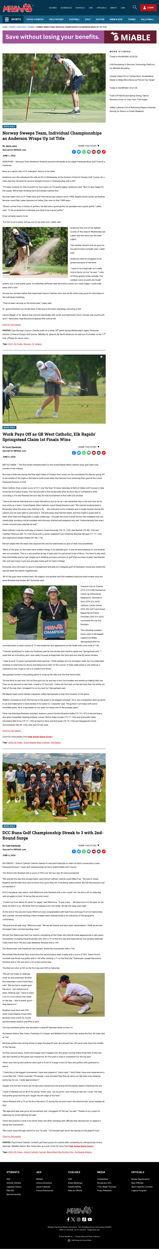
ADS (38, 1172)
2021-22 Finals (15, 344)
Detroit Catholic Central (35, 1152)
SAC (8, 1179)
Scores (53, 8)
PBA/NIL (10, 1190)
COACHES (74, 1172)
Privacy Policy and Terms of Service (87, 1236)
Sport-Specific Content (142, 1187)
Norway (27, 344)
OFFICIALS (137, 1172)
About (113, 8)
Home (4, 27)
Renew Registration (140, 1179)
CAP (70, 1179)
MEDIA (101, 1172)
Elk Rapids (56, 742)
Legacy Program (139, 1190)
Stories (31, 27)
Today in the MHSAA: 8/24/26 (124, 56)
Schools (80, 8)
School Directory (44, 1183)
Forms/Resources (44, 1190)
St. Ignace (36, 344)
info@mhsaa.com (93, 1230)
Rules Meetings (75, 1183)
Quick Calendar (43, 1187)
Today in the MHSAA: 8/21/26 (124, 88)
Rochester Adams (83, 1152)
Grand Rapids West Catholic (37, 742)
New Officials (137, 1183)
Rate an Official (75, 1190)
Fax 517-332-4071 (80, 1230)
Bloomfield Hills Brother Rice (60, 1152)
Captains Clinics (13, 1187)
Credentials (102, 1179)
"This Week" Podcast (106, 1187)
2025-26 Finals (15, 742)
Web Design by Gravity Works (81, 1240)
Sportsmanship (13, 1194)
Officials (101, 8)
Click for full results (11, 324)
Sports (12, 27)
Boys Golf (21, 27)
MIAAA (39, 1179)
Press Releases (104, 1190)
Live (91, 8)
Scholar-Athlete (13, 1183)
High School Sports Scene (81, 1146)
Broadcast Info (104, 1183)
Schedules (66, 8)
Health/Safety (74, 1187)
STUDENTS (12, 1172)
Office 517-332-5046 (66, 1230)
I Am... (123, 8)
